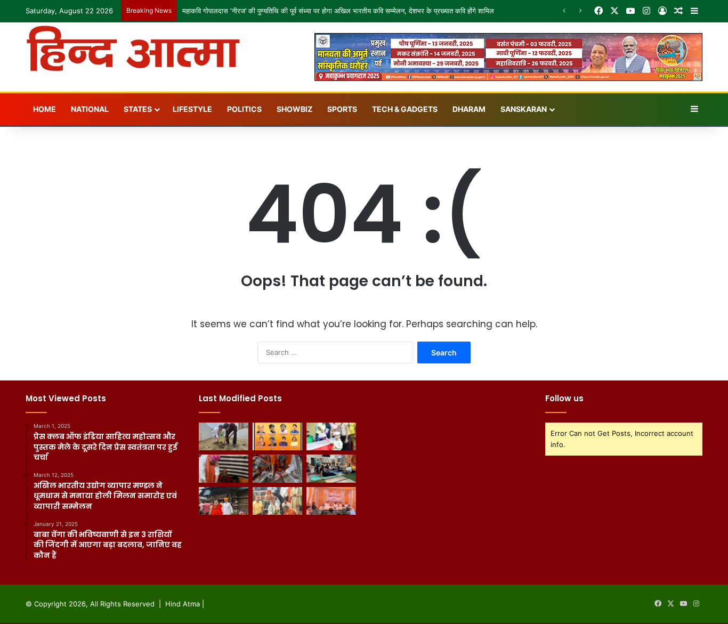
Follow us (564, 398)
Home (44, 109)
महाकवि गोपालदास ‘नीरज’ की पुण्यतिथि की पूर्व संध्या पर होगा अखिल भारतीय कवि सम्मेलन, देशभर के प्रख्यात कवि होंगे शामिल (338, 10)
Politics (244, 109)
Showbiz (294, 109)
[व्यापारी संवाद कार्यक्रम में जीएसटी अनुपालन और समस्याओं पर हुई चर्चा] (331, 501)
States (138, 109)
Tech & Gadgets (405, 109)
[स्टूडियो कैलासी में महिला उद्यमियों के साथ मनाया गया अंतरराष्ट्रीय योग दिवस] (331, 468)
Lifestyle (192, 109)
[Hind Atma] (133, 48)
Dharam (469, 109)
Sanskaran (523, 109)
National (90, 109)
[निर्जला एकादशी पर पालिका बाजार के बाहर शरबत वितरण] (331, 436)
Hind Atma (182, 603)
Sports (342, 109)
